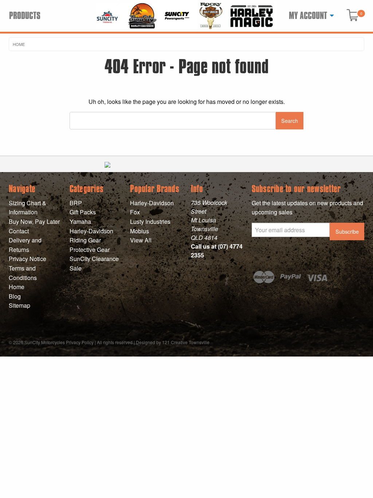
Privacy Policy (80, 342)
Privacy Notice (27, 258)
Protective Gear (90, 249)
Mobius (139, 231)
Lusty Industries (150, 221)
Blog (15, 296)
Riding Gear (85, 240)
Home (19, 44)
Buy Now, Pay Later (34, 221)
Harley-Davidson (91, 231)
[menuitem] (309, 16)
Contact (19, 231)
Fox (135, 212)
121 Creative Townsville (185, 342)
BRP (76, 203)
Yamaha (80, 221)
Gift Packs (83, 212)
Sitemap (19, 305)
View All (141, 240)
